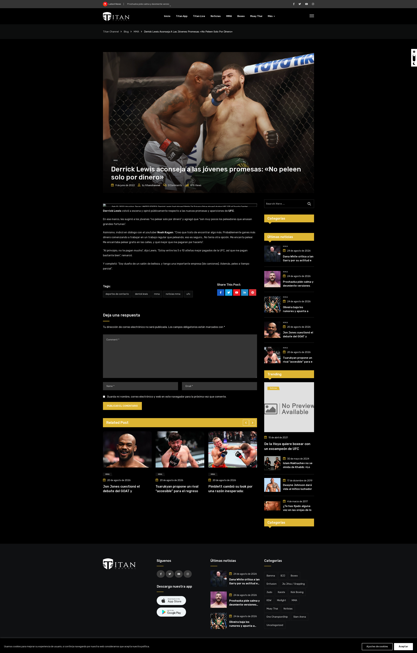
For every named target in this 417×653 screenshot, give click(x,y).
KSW (268, 600)
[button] (246, 423)
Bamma (270, 575)
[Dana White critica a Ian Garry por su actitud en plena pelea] (272, 254)
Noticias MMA (173, 294)
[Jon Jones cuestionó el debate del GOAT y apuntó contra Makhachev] (272, 330)
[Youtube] (236, 292)
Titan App (181, 16)
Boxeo (241, 16)
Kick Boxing (297, 592)
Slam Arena (299, 616)
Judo (269, 592)
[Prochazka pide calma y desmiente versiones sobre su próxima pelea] (272, 279)
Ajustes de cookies (377, 646)
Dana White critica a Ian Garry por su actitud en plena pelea (298, 260)
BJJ (282, 575)
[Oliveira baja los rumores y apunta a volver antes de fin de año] (272, 304)
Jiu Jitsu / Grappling (293, 583)
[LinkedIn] (244, 292)
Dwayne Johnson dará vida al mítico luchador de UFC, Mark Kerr (297, 489)
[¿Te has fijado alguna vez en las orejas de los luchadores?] (272, 505)
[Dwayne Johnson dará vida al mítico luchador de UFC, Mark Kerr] (272, 485)
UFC (188, 294)
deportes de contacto (117, 294)
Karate (281, 592)
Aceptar (403, 646)
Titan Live (199, 16)
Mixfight (281, 600)
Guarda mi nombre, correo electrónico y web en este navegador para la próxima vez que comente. (166, 396)
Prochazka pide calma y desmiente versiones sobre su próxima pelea (162, 4)
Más (270, 16)
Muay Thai (256, 16)
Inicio (167, 16)
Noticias (216, 16)
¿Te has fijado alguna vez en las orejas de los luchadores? (298, 510)
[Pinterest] (252, 292)
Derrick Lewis (141, 294)
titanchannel (152, 185)
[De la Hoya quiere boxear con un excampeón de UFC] (289, 407)
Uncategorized (274, 625)
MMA (229, 16)
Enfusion (271, 583)
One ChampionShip (277, 616)
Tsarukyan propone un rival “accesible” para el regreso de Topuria (298, 361)
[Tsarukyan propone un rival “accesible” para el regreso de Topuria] (272, 355)
